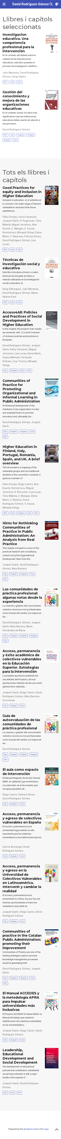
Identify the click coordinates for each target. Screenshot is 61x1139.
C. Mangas (17, 228)
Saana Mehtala (11, 357)
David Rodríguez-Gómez (30, 4)
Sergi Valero (19, 76)
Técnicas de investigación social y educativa (21, 264)
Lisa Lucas (20, 353)
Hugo (45, 1129)
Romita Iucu (9, 232)
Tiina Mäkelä (10, 496)
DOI (29, 370)
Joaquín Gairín (11, 220)
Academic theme (31, 1129)
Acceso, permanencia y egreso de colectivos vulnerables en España (22, 818)
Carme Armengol (12, 846)
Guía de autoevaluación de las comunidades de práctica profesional (21, 722)
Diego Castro (25, 484)
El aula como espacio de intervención (20, 772)
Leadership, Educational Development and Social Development (20, 1056)
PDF (5, 82)
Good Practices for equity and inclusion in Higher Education (22, 192)
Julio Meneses (11, 72)
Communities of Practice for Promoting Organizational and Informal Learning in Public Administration (21, 391)
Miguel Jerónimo (21, 224)
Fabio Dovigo (10, 216)
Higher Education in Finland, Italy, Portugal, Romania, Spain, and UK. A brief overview (21, 455)
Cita (12, 82)
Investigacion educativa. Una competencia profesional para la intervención (18, 43)
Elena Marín (34, 353)
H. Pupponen (27, 220)
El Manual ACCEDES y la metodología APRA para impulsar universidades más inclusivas (21, 1001)
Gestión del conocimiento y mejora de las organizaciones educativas (16, 100)
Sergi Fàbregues (12, 289)
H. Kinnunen (21, 492)
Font (19, 82)
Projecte (21, 135)
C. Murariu (16, 499)
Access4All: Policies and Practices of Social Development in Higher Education (22, 318)
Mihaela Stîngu (25, 232)
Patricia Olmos (32, 236)
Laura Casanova (27, 216)
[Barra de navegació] (4, 4)
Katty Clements (19, 349)
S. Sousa (29, 228)
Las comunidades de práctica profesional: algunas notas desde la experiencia (22, 595)
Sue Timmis (20, 361)
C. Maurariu (16, 236)
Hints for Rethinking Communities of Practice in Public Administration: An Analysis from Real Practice (20, 533)
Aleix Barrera (19, 568)
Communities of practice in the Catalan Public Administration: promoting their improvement (22, 939)
